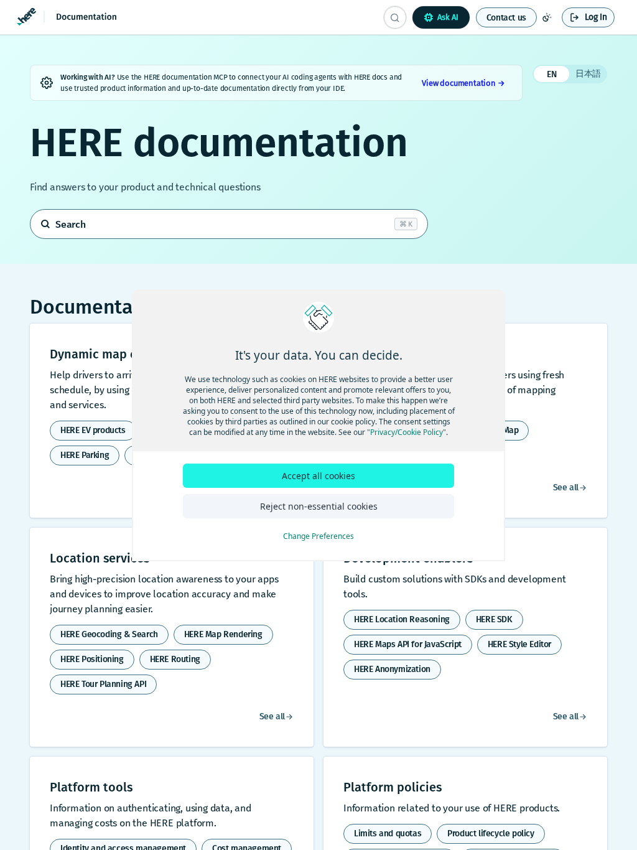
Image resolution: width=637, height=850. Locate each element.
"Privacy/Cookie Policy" (406, 432)
